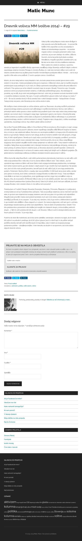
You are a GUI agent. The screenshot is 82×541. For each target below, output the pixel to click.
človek (74, 516)
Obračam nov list (10, 403)
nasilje (38, 507)
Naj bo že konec (9, 422)
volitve (34, 286)
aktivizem (15, 286)
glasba (45, 502)
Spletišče (7, 373)
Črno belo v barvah (11, 447)
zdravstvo (69, 516)
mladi (33, 507)
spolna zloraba (31, 516)
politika (20, 286)
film (41, 502)
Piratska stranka (57, 507)
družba (37, 502)
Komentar (8, 331)
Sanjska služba (50, 512)
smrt (65, 512)
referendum (38, 512)
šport (19, 519)
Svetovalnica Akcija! (42, 516)
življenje (23, 519)
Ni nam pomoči (9, 410)
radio (33, 512)
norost (43, 507)
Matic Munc (41, 10)
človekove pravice (8, 519)
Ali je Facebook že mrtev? (13, 399)
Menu (42, 2)
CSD (28, 502)
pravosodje (20, 512)
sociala (17, 516)
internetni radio (61, 502)
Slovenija (58, 511)
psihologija (27, 512)
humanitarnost (52, 502)
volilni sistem (27, 286)
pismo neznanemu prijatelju (70, 507)
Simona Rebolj (9, 435)
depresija (32, 502)
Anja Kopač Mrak (21, 502)
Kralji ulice (27, 507)
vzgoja (64, 516)
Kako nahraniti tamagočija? (14, 406)
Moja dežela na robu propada (14, 418)
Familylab (7, 439)
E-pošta (7, 363)
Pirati (50, 507)
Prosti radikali (12, 283)
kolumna (9, 506)
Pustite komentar (32, 30)
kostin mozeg (9, 443)
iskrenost (67, 502)
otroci (46, 507)
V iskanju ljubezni (10, 414)
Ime (6, 353)
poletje (5, 512)
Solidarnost (23, 516)
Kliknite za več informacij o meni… (59, 300)
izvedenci (73, 502)
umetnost (51, 516)
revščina (43, 512)
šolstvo (15, 519)
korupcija (19, 507)
